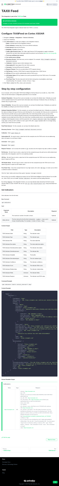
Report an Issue (51, 439)
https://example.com (9, 409)
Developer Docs (6, 462)
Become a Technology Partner (9, 464)
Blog (3, 472)
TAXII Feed (20, 16)
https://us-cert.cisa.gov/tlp (49, 53)
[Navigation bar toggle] (2, 4)
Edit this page (6, 437)
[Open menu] (55, 482)
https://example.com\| (36, 399)
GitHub (40, 1)
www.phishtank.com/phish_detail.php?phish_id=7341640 (37, 416)
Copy (55, 292)
